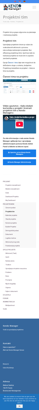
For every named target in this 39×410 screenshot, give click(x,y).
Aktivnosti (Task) (11, 253)
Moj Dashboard (10, 200)
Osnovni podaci (10, 208)
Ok (19, 406)
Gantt (7, 257)
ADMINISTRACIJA (9, 302)
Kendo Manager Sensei (16, 350)
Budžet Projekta (11, 227)
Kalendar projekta (11, 215)
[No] (36, 402)
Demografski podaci (12, 230)
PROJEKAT (6, 181)
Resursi (6, 364)
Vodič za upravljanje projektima (13, 329)
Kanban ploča (10, 261)
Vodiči (5, 309)
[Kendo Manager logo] (16, 7)
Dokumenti (9, 234)
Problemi (8, 272)
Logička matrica (11, 238)
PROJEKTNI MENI (8, 204)
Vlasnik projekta (11, 219)
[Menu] (33, 7)
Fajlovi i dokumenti (12, 291)
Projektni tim (15, 17)
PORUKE (5, 298)
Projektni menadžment (13, 185)
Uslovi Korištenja (8, 368)
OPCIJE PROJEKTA (9, 250)
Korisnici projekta (11, 223)
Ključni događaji (11, 284)
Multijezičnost (10, 305)
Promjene (9, 280)
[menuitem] (33, 7)
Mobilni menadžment (12, 189)
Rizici (7, 276)
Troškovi (8, 265)
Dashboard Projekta (12, 196)
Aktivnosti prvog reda (12, 242)
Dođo (7, 193)
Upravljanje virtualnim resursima (16, 268)
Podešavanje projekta (13, 246)
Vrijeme (8, 287)
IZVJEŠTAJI (7, 295)
